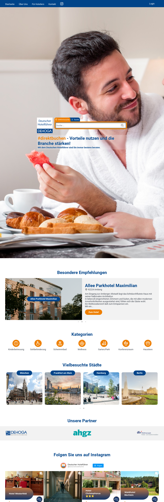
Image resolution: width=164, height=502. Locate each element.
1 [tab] (78, 322)
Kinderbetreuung (16, 349)
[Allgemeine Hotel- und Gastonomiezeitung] (82, 433)
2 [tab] (82, 322)
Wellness (82, 349)
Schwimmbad (60, 349)
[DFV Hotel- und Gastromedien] (132, 433)
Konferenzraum (125, 349)
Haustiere (148, 349)
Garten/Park (104, 349)
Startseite (10, 4)
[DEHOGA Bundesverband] (31, 433)
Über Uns (23, 4)
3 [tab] (85, 322)
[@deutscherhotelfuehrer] (63, 465)
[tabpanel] (82, 299)
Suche (76, 119)
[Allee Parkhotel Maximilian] (43, 319)
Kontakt (52, 4)
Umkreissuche (64, 119)
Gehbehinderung (38, 349)
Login (152, 3)
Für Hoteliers (38, 4)
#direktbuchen (52, 138)
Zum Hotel (93, 312)
